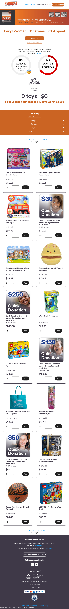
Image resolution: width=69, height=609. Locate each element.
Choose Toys (34, 38)
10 (44, 139)
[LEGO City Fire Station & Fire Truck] (51, 493)
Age (33, 127)
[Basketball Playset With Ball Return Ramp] (51, 158)
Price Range (34, 131)
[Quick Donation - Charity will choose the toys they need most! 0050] (18, 445)
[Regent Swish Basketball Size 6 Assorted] (18, 493)
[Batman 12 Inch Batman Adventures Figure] (51, 445)
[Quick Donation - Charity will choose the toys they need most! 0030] (51, 206)
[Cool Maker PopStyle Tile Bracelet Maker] (18, 158)
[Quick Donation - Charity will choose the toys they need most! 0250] (18, 302)
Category (33, 120)
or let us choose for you (34, 43)
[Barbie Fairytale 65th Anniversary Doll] (51, 397)
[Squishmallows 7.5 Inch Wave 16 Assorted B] (51, 254)
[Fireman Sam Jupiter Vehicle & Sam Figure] (18, 206)
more (39, 53)
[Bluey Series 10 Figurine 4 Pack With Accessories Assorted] (18, 254)
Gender (34, 124)
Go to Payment (58, 5)
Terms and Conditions (29, 605)
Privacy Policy (43, 605)
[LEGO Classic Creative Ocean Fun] (18, 349)
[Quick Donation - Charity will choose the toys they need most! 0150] (51, 349)
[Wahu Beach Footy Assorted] (51, 302)
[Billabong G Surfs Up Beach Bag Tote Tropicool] (18, 397)
